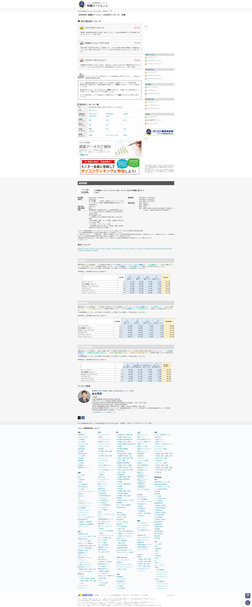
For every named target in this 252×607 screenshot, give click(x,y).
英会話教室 (120, 519)
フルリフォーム (84, 562)
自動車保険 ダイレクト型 (162, 482)
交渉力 (108, 116)
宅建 (119, 529)
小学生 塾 (119, 488)
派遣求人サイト (142, 467)
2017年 (125, 249)
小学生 (131, 500)
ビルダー (82, 576)
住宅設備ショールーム (85, 557)
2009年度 (88, 250)
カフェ (100, 517)
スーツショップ (121, 583)
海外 (105, 578)
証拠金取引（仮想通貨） (86, 524)
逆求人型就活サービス (144, 439)
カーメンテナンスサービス (106, 514)
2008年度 (95, 250)
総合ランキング (93, 110)
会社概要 (96, 595)
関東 (90, 120)
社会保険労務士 (128, 531)
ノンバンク (88, 503)
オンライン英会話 (122, 522)
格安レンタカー (103, 484)
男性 (90, 124)
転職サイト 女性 (142, 446)
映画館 (139, 557)
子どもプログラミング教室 (125, 552)
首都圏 (81, 546)
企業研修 (140, 506)
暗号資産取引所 (82, 519)
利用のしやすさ (93, 113)
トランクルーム (103, 467)
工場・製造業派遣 (142, 465)
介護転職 (140, 456)
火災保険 (80, 451)
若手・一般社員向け (145, 513)
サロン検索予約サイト (144, 530)
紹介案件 (125, 113)
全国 (148, 566)
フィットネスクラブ (123, 560)
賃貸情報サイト (82, 553)
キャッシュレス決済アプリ (86, 517)
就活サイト (140, 437)
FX (79, 498)
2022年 (97, 249)
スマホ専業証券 (82, 484)
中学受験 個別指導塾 (123, 479)
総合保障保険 (158, 531)
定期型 (163, 505)
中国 (171, 456)
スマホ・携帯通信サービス (162, 434)
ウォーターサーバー (104, 434)
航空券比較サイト (103, 564)
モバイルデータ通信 (160, 449)
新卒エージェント (142, 479)
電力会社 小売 (102, 549)
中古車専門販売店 (104, 495)
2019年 (114, 249)
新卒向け (141, 515)
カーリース (101, 486)
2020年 (108, 249)
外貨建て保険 (158, 526)
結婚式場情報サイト (143, 547)
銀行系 (81, 503)
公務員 (120, 536)
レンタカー (101, 481)
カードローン (82, 501)
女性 (107, 124)
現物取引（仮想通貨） (86, 522)
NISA (79, 477)
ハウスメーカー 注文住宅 (85, 571)
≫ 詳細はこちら (83, 239)
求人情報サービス (142, 470)
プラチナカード (162, 577)
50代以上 (91, 131)
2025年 (80, 249)
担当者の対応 (109, 113)
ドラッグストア (121, 579)
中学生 (125, 500)
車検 (99, 512)
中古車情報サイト (103, 491)
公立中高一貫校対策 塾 (124, 484)
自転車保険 (81, 449)
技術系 (125, 135)
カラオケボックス (142, 568)
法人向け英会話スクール (124, 550)
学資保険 (80, 465)
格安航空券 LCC (103, 569)
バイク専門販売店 (104, 505)
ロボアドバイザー (83, 526)
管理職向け (142, 511)
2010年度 (81, 250)
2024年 (85, 249)
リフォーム (81, 560)
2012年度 (161, 249)
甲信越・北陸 (127, 456)
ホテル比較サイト (103, 566)
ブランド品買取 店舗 (104, 538)
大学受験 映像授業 (122, 449)
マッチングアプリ (142, 549)
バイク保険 (81, 442)
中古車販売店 (102, 493)
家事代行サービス (103, 442)
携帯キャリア (160, 442)
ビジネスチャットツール (144, 501)
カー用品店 (120, 586)
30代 (107, 128)
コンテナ (102, 472)
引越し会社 (101, 477)
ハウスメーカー (84, 585)
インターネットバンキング (86, 491)
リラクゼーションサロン (124, 564)
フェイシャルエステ (143, 525)
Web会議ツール (142, 504)
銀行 (80, 482)
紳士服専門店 (121, 581)
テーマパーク (141, 571)
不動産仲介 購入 (83, 539)
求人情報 (145, 595)
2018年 (120, 249)
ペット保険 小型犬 (160, 498)
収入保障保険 (160, 515)
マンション (82, 536)
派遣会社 (140, 463)
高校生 (120, 500)
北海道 (120, 453)
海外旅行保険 (82, 453)
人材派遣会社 (141, 486)
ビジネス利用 (103, 583)
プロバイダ (157, 451)
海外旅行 (109, 561)
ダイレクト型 (83, 437)
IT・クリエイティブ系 (112, 135)
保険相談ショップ (83, 467)
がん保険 (80, 463)
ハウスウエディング (143, 537)
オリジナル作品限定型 (106, 531)
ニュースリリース (105, 595)
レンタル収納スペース (106, 470)
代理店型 (82, 439)
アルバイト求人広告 (143, 489)
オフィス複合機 (103, 545)
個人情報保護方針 (116, 595)
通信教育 (119, 498)
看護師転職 (140, 453)
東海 (107, 120)
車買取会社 (101, 488)
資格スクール (121, 538)
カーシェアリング (103, 479)
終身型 (158, 505)
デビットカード (82, 515)
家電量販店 (120, 576)
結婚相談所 (140, 542)
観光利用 (102, 585)
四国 (157, 458)
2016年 (131, 249)
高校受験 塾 (120, 451)
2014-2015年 (139, 249)
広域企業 (158, 460)
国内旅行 (102, 561)
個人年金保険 (158, 533)
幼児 (119, 517)
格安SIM (158, 437)
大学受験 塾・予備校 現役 (124, 434)
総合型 (101, 528)
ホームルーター (159, 446)
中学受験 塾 (120, 474)
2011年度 (168, 249)
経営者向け (142, 508)
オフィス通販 (102, 542)
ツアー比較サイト (103, 573)
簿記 (123, 529)
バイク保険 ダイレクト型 (162, 486)
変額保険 (157, 536)
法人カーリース (142, 497)
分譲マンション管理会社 (85, 543)
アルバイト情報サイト (144, 442)
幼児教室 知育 (121, 507)
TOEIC (120, 531)
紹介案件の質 (92, 116)
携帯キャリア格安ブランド (164, 444)
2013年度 (154, 249)
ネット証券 (81, 475)
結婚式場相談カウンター (144, 544)
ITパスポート (127, 536)
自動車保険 (81, 434)
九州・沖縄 (121, 460)
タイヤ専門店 (121, 588)
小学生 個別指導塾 (122, 493)
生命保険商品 (158, 510)
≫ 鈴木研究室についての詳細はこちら (104, 412)
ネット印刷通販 (142, 499)
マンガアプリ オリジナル (106, 535)
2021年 (103, 249)
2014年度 (147, 249)
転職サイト (140, 444)
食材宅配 (101, 449)
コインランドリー (103, 446)
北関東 (87, 578)
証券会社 (82, 479)
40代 (124, 128)
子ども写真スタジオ (104, 521)
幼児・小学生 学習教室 (124, 505)
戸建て (89, 536)
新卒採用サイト (142, 476)
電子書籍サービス (103, 524)
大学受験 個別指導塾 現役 (124, 439)
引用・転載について (136, 595)
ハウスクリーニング (104, 444)
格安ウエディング (142, 540)
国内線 (101, 571)
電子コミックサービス (105, 526)
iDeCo (156, 553)
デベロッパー (83, 588)
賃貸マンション (82, 555)
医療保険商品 (158, 503)
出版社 (101, 533)
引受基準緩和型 (160, 508)
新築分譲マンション (84, 567)
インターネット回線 (160, 463)
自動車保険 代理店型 (160, 484)
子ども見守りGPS (103, 552)
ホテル (100, 580)
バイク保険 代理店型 (160, 489)
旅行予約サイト (103, 559)
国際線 (107, 571)
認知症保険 (157, 524)
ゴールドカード (84, 512)
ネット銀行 (81, 489)
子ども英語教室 (121, 515)
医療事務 (124, 526)
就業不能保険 (158, 522)
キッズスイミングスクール (124, 567)
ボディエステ (141, 528)
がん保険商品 (158, 517)
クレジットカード (83, 505)
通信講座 (119, 524)
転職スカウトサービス (144, 449)
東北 (82, 578)
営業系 (90, 135)
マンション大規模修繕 (85, 548)
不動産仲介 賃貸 (83, 550)
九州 (94, 546)
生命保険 (80, 458)
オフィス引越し (103, 540)
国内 (100, 578)
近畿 (124, 120)
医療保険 (80, 460)
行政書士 (120, 533)
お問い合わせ (125, 595)
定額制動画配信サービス (105, 519)
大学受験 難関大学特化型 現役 (126, 444)
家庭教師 (119, 502)
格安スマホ (159, 439)
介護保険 (157, 529)
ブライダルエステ (142, 523)
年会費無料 (82, 508)
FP (119, 526)
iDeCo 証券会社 (83, 486)
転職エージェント (142, 451)
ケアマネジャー (129, 533)
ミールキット (102, 453)
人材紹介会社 (141, 483)
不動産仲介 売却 (83, 534)
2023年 (91, 249)
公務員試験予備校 (122, 547)
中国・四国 (92, 581)
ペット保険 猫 (158, 501)
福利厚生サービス (103, 547)
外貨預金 (80, 493)
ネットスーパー (103, 458)
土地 (94, 536)
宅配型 (101, 474)
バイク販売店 (102, 502)
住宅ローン (81, 496)
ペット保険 (81, 456)
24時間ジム (120, 562)
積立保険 (157, 538)
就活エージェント (142, 434)
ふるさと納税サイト (104, 465)
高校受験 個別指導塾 (123, 463)
